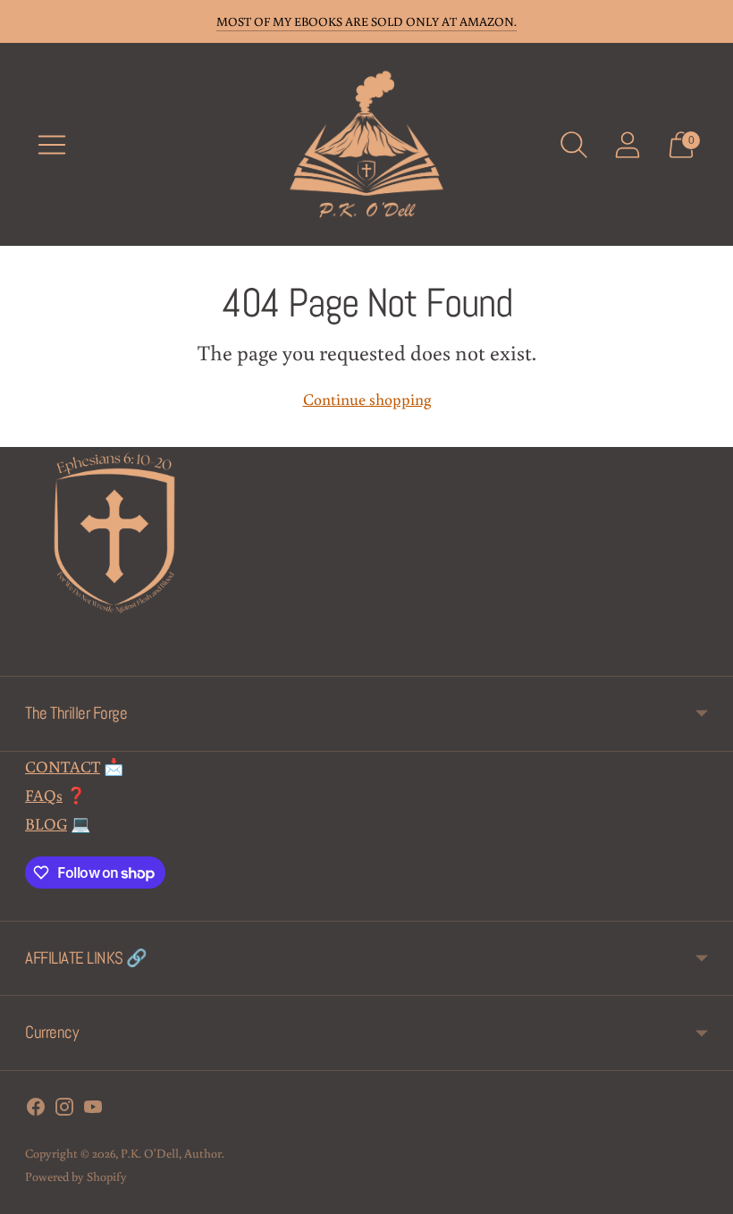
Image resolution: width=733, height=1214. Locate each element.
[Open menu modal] (52, 145)
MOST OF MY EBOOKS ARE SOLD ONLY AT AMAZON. (366, 21)
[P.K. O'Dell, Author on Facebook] (35, 1110)
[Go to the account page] (627, 145)
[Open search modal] (574, 145)
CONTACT (62, 766)
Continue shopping (367, 398)
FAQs (44, 794)
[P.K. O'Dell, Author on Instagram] (64, 1110)
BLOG (46, 823)
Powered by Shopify (76, 1176)
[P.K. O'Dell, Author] (366, 144)
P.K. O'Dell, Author (171, 1153)
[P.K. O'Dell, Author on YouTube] (93, 1110)
